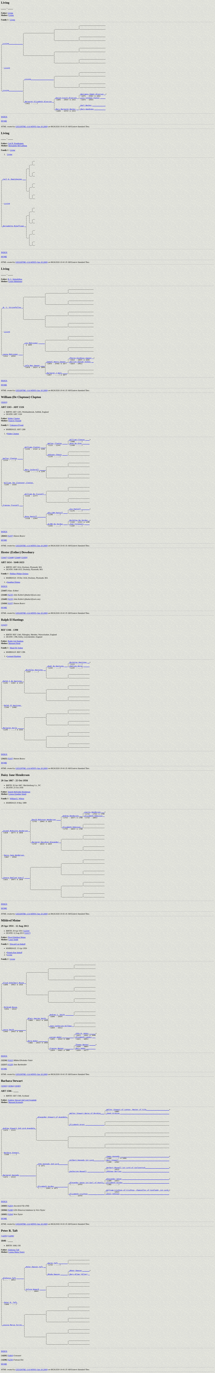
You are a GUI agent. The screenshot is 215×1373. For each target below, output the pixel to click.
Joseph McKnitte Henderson (19, 792)
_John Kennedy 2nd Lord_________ (52, 1164)
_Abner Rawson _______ (79, 1270)
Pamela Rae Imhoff (14, 953)
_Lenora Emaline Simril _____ (16, 878)
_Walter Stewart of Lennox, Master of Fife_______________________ (137, 1109)
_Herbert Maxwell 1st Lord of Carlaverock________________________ (137, 1168)
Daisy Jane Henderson (14, 855)
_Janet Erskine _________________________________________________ (137, 1113)
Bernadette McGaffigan (17, 146)
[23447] (4, 557)
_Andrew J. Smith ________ (61, 1015)
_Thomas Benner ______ (85, 1045)
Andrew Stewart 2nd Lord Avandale (22, 1100)
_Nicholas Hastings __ (79, 662)
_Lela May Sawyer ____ (34, 365)
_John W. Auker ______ (85, 1033)
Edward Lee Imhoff (17, 944)
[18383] (4, 1086)
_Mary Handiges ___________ (93, 109)
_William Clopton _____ (35, 447)
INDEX (4, 117)
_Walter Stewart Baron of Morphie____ (87, 1113)
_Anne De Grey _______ (79, 443)
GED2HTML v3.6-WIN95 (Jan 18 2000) (31, 127)
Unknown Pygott (16, 425)
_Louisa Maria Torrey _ (13, 1325)
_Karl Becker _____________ (93, 105)
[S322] (10, 1060)
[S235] (10, 595)
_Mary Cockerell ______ (35, 470)
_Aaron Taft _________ (57, 1263)
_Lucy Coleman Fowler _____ (93, 98)
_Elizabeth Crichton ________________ (87, 1194)
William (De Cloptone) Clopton (19, 483)
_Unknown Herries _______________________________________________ (137, 1171)
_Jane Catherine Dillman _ (61, 1026)
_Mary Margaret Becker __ (67, 109)
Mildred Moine (11, 1007)
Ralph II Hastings (13, 705)
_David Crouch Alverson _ (67, 98)
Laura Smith (13, 940)
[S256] (10, 1360)
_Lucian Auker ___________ (61, 1037)
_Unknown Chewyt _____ (57, 455)
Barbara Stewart (12, 1153)
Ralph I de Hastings (15, 641)
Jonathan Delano (13, 582)
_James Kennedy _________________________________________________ (137, 1156)
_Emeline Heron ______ (79, 666)
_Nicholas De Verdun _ (79, 520)
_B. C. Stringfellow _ (12, 307)
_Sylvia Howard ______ (35, 1289)
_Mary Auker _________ (85, 1048)
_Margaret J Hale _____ (57, 373)
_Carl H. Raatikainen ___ (14, 179)
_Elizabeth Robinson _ (94, 816)
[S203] (10, 1206)
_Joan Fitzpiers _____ (79, 524)
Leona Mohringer (15, 281)
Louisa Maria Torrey (16, 1252)
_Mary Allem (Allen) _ (79, 1274)
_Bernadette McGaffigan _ (14, 226)
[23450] (24, 557)
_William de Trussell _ (35, 494)
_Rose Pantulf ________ (35, 516)
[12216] (26, 931)
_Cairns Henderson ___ (94, 812)
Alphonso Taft (13, 1250)
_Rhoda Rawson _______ (57, 1274)
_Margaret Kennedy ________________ (19, 1175)
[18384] (11, 1086)
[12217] (27, 933)
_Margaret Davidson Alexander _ (46, 842)
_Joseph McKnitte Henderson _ (16, 831)
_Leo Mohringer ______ (34, 343)
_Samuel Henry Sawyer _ (57, 362)
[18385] (17, 1086)
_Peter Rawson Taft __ (35, 1267)
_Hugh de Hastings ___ (57, 666)
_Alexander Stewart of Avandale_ (52, 1117)
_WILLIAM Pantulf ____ (57, 513)
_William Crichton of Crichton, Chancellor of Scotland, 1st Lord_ (137, 1190)
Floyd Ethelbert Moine (17, 937)
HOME (4, 121)
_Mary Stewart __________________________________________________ (137, 1160)
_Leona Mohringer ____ (12, 354)
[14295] (4, 1236)
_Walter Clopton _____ (57, 443)
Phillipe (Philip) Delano (19, 574)
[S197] (10, 536)
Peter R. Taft (11, 1302)
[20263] (4, 402)
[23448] (11, 557)
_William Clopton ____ (79, 440)
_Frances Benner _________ (61, 1048)
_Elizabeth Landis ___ (85, 1037)
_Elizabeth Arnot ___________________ (87, 1124)
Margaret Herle (14, 643)
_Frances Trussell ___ (12, 505)
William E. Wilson (17, 799)
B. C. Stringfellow (15, 279)
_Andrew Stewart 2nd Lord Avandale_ (19, 1128)
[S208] (10, 1210)
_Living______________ (12, 43)
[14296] (11, 1236)
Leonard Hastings (14, 656)
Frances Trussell (14, 421)
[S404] (10, 1356)
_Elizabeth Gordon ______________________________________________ (137, 1183)
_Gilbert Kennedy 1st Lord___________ (87, 1160)
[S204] (10, 1214)
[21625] (4, 625)
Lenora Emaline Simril (17, 794)
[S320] (10, 1065)
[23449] (17, 557)
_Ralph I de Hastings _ (13, 681)
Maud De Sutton (16, 648)
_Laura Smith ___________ (14, 1030)
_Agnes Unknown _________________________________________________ (137, 1194)
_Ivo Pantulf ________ (79, 509)
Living (10, 13)
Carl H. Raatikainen (16, 143)
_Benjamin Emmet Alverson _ (93, 94)
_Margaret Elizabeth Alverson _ (39, 102)
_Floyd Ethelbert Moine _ (14, 983)
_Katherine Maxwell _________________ (87, 1171)
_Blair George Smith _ (37, 1018)
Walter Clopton (14, 418)
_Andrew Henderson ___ (72, 816)
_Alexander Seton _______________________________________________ (137, 1179)
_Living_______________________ (39, 79)
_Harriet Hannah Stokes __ (81, 362)
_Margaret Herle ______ (13, 728)
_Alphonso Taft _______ (13, 1278)
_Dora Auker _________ (37, 1041)
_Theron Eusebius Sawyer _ (81, 358)
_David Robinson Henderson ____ (46, 820)
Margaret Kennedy (15, 1102)
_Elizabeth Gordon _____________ (52, 1186)
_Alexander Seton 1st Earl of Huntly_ (87, 1183)
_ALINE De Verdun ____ (57, 524)
